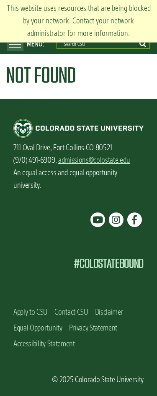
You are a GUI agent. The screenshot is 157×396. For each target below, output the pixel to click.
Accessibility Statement (44, 343)
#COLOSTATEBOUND (109, 263)
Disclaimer (109, 312)
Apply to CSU (30, 312)
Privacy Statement (93, 328)
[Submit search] (143, 44)
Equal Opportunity (37, 328)
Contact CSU (71, 312)
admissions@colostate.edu (94, 160)
